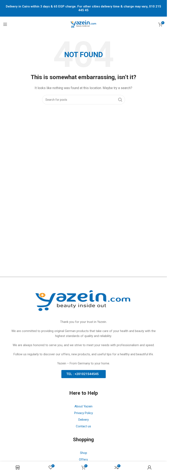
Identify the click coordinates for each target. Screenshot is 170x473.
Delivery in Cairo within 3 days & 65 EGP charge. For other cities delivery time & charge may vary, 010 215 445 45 (83, 8)
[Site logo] (83, 24)
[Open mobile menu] (5, 24)
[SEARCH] (120, 99)
